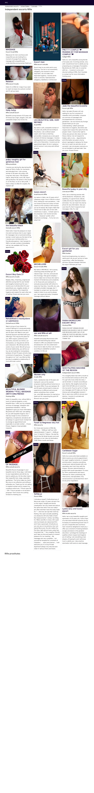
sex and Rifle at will (42, 333)
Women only (39, 374)
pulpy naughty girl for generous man (16, 160)
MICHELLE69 (40, 264)
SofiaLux (38, 494)
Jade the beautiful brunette (74, 106)
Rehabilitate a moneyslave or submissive (18, 319)
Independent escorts (12, 6)
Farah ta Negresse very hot (46, 422)
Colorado (34, 6)
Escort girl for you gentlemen (70, 249)
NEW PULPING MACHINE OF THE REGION (73, 369)
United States (25, 6)
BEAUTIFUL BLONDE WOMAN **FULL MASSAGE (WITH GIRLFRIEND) (18, 391)
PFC (6, 2)
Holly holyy (11, 110)
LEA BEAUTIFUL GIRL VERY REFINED (46, 121)
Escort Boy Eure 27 (15, 274)
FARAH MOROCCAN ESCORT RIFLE (71, 321)
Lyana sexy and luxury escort (72, 510)
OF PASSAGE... (12, 464)
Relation (9, 81)
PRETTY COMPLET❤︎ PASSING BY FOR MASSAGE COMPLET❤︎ (75, 52)
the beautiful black (14, 225)
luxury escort (40, 192)
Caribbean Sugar (70, 450)
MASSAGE (10, 49)
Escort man (39, 62)
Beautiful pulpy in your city (74, 189)
